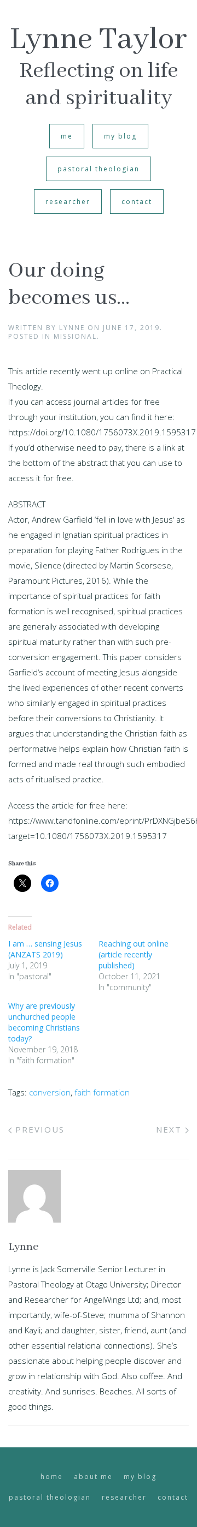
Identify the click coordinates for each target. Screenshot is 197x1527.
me (67, 136)
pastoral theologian (98, 168)
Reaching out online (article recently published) (134, 954)
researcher (67, 201)
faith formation (102, 1092)
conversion (50, 1092)
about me (93, 1476)
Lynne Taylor (98, 40)
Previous (38, 1129)
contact (136, 201)
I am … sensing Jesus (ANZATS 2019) (45, 949)
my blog (120, 136)
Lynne (72, 327)
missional (75, 336)
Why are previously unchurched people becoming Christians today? (44, 1022)
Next (170, 1129)
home (51, 1476)
